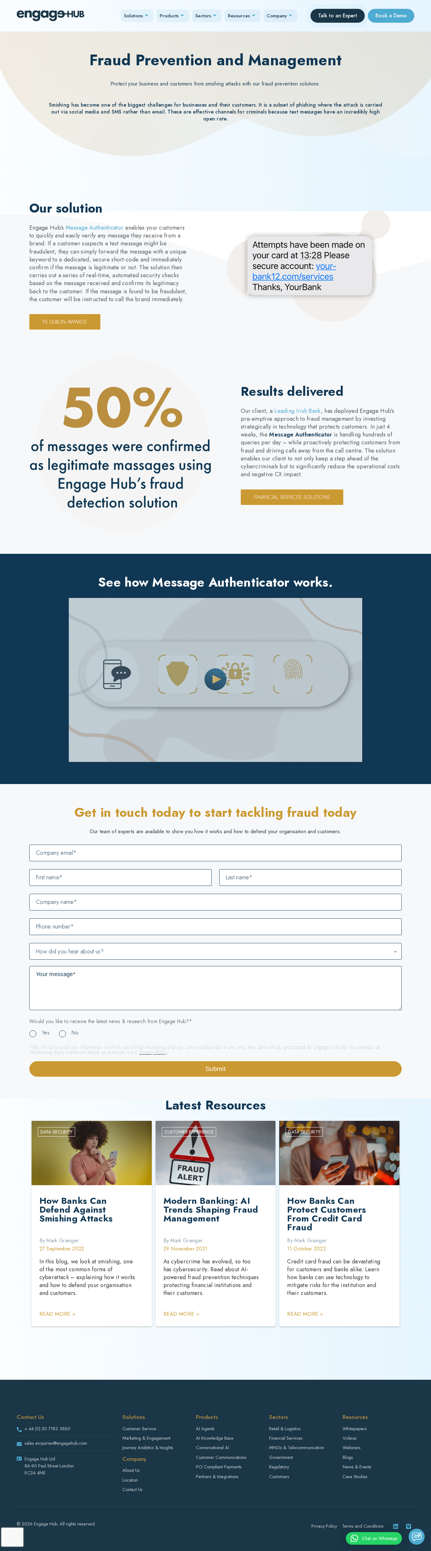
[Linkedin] (395, 1526)
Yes (46, 1032)
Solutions (133, 15)
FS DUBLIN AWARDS (65, 321)
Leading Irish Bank (297, 411)
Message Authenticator (94, 228)
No (75, 1032)
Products (169, 15)
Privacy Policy (153, 1052)
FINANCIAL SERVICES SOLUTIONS (292, 497)
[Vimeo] (408, 1526)
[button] (374, 1538)
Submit (215, 1068)
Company (277, 15)
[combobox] (215, 951)
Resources (239, 15)
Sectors (203, 15)
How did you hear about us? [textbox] (70, 951)
